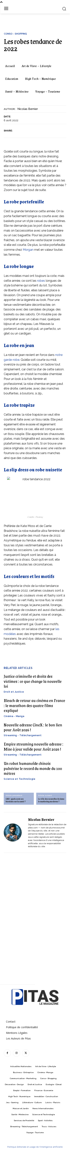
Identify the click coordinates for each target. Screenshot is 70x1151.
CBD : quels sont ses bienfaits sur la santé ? (16, 800)
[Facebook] (17, 130)
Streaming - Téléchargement (22, 735)
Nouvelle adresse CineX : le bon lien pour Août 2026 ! (33, 727)
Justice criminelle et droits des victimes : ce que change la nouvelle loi (33, 681)
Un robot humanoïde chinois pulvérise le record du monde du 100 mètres (33, 768)
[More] (52, 130)
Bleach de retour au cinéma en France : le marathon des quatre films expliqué (34, 705)
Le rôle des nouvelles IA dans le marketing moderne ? (51, 800)
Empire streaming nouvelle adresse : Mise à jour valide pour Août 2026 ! (33, 746)
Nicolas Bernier (27, 109)
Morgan (28, 249)
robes (41, 280)
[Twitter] (26, 130)
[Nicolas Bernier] (15, 832)
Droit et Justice (14, 692)
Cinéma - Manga (14, 716)
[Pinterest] (34, 130)
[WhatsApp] (43, 130)
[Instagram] (16, 1053)
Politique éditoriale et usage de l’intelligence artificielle (35, 1147)
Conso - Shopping (15, 33)
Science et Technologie (19, 779)
